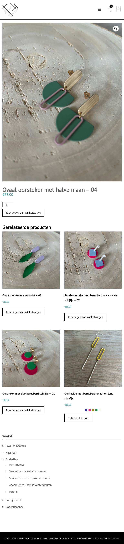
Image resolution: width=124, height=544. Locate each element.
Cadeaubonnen (15, 507)
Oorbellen (12, 459)
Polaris (13, 491)
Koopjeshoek (13, 500)
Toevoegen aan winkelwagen (23, 212)
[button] (116, 28)
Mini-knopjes (16, 464)
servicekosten (114, 538)
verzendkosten (98, 538)
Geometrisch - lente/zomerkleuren (30, 478)
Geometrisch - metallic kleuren (27, 471)
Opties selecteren (78, 418)
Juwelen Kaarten (16, 446)
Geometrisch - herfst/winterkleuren (30, 485)
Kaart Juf (11, 452)
